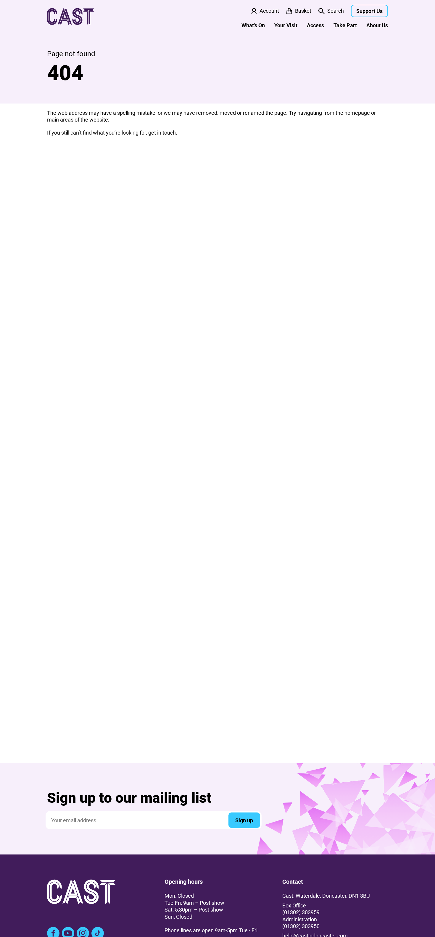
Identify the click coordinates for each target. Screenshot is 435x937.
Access (315, 25)
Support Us (369, 11)
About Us (377, 25)
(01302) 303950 (301, 926)
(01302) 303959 (301, 912)
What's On (253, 25)
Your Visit (285, 25)
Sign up (244, 820)
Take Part (345, 25)
